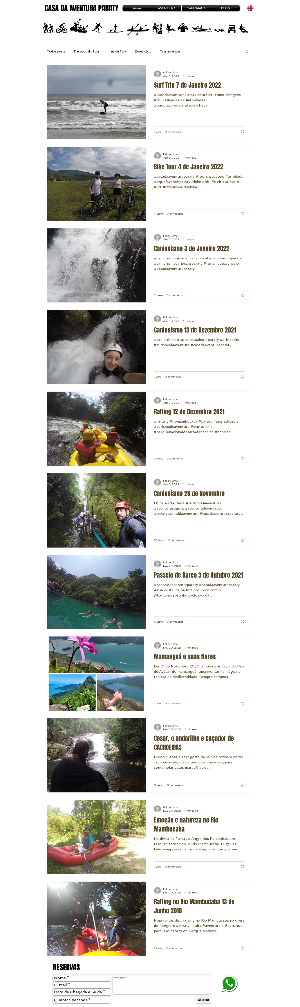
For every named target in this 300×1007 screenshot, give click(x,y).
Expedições (143, 51)
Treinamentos (170, 51)
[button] (247, 52)
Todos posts (56, 51)
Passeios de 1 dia (86, 51)
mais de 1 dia (117, 51)
